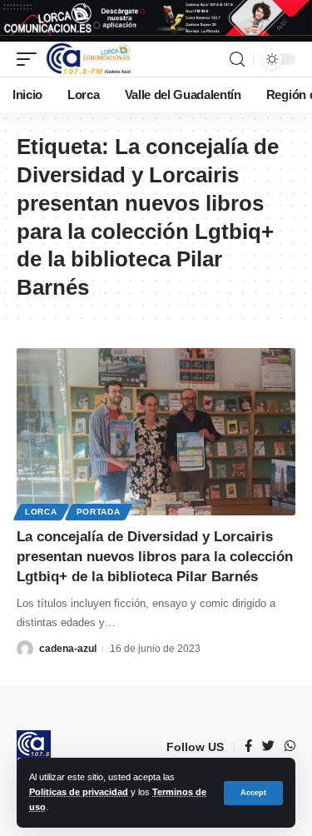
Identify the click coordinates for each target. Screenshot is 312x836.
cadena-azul (68, 648)
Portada (99, 511)
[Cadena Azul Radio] (88, 59)
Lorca (41, 511)
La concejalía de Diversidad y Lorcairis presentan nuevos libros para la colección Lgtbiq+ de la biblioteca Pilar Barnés (155, 557)
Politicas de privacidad (78, 792)
